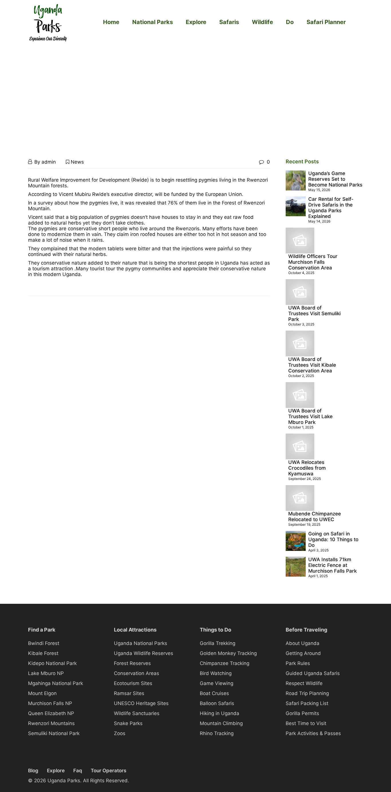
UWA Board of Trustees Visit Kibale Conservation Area (312, 365)
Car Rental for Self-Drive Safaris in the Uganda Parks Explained (331, 207)
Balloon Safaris (217, 703)
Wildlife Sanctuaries (136, 713)
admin (49, 162)
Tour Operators (108, 770)
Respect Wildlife (304, 683)
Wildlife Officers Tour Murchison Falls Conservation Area (312, 262)
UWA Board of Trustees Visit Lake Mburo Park (310, 416)
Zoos (119, 733)
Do (290, 22)
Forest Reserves (132, 663)
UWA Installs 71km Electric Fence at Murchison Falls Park (332, 565)
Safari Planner (326, 22)
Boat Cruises (214, 693)
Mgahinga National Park (55, 683)
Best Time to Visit (306, 723)
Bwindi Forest (43, 643)
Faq (77, 770)
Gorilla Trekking (217, 643)
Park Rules (298, 663)
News (77, 162)
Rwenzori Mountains (51, 723)
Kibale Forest (43, 653)
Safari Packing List (307, 703)
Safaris (229, 22)
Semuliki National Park (54, 733)
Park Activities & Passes (313, 733)
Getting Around (303, 653)
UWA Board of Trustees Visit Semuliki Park (314, 313)
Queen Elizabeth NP (51, 713)
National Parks (152, 22)
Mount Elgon (42, 693)
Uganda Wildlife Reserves (143, 653)
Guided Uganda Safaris (313, 673)
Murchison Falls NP (50, 703)
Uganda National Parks (140, 643)
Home (111, 22)
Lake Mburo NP (46, 673)
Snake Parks (128, 723)
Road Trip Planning (307, 693)
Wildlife (262, 22)
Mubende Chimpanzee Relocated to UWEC (314, 516)
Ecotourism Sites (133, 683)
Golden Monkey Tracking (228, 653)
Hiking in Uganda (219, 713)
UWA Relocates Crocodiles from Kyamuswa (307, 468)
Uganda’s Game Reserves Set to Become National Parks (335, 179)
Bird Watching (216, 673)
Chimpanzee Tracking (224, 663)
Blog (33, 770)
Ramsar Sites (129, 693)
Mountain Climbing (221, 723)
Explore (196, 22)
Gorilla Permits (302, 713)
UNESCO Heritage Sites (141, 703)
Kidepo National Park (52, 663)
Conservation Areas (136, 673)
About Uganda (302, 643)
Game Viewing (216, 683)
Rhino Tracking (217, 733)
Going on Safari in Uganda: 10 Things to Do (333, 539)
